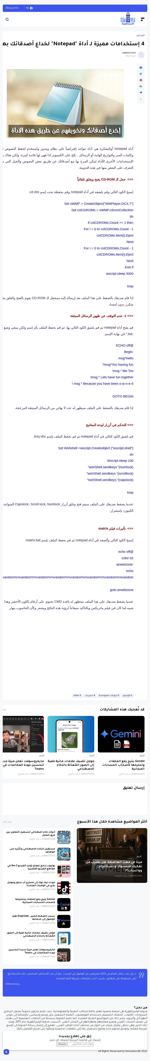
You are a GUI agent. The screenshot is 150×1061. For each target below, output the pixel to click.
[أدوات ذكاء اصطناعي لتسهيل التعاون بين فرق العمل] (63, 837)
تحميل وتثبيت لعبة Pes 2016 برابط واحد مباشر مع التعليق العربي (92, 8)
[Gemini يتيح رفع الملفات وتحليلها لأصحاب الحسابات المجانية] (121, 734)
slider (76, 695)
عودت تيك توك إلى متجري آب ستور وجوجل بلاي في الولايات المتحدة (31, 884)
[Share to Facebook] (141, 67)
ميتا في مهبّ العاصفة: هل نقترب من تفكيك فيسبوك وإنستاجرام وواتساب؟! (114, 867)
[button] (141, 99)
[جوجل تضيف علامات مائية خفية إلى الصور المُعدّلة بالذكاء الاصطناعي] (71, 734)
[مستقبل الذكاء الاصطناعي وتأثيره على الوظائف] (63, 854)
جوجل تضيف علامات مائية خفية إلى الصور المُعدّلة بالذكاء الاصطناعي (71, 765)
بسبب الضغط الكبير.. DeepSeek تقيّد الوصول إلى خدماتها (33, 918)
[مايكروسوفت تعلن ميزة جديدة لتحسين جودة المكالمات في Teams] (63, 955)
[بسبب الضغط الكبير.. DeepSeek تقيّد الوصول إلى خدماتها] (63, 921)
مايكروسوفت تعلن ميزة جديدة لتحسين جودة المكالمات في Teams (31, 951)
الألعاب (141, 8)
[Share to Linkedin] (141, 86)
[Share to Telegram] (141, 92)
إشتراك (61, 1044)
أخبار (142, 756)
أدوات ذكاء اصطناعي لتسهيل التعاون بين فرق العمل (30, 834)
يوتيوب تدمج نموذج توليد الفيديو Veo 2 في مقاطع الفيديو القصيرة (31, 867)
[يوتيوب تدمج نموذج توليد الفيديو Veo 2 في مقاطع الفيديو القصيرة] (63, 871)
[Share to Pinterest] (141, 80)
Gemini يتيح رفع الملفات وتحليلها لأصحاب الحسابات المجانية (123, 765)
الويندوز (141, 35)
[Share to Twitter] (141, 74)
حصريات (89, 695)
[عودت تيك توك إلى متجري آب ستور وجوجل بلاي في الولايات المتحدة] (63, 887)
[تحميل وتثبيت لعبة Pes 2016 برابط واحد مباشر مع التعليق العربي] (134, 8)
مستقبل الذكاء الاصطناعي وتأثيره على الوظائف (32, 850)
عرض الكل (7, 822)
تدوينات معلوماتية (108, 695)
